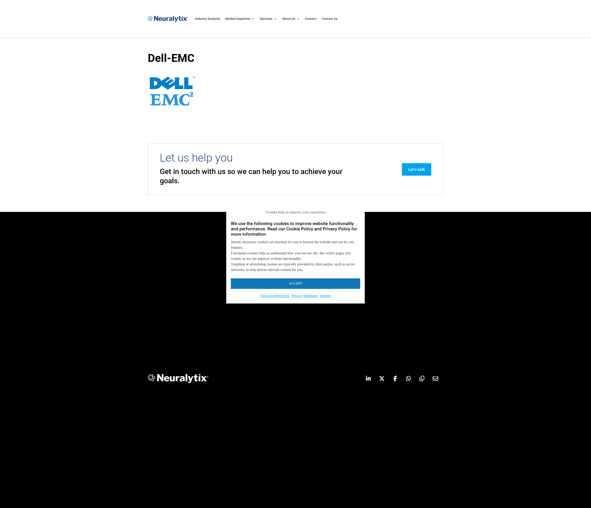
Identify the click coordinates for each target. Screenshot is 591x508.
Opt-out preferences (274, 296)
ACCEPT (295, 283)
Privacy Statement (305, 296)
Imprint (325, 296)
